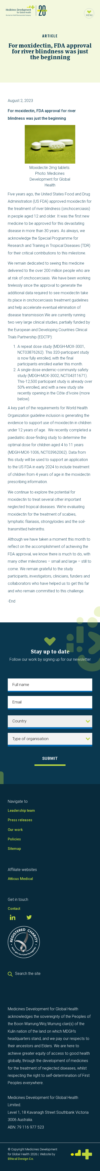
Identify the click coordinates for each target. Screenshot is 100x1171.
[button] (89, 13)
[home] (26, 13)
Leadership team (21, 811)
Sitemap (14, 849)
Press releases (20, 820)
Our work (15, 830)
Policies (14, 839)
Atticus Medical (20, 879)
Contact (14, 909)
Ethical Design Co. (21, 1159)
